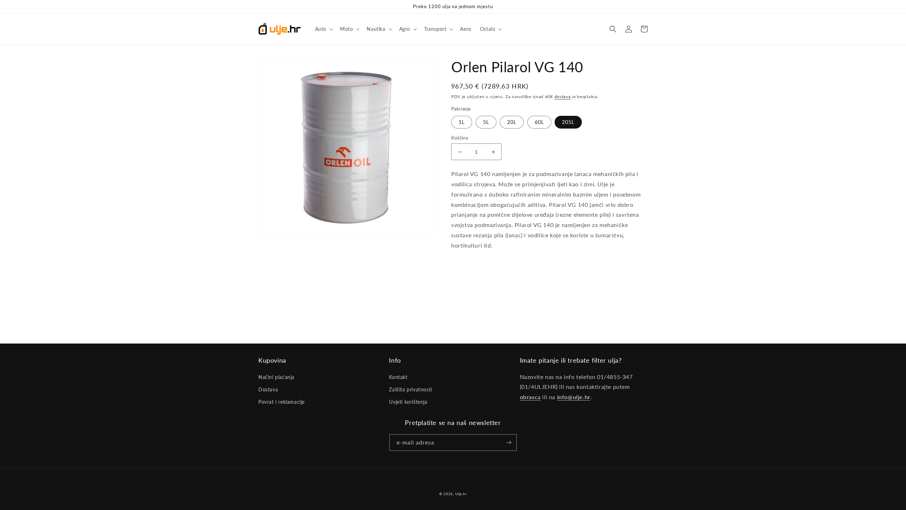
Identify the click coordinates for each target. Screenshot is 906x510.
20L (511, 122)
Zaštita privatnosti (410, 389)
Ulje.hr (461, 494)
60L (539, 122)
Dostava (268, 389)
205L (568, 122)
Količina (459, 138)
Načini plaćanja (276, 377)
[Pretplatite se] (508, 442)
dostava (563, 96)
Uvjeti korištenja (408, 402)
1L (462, 122)
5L (486, 122)
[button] (323, 29)
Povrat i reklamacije (281, 402)
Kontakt (398, 377)
